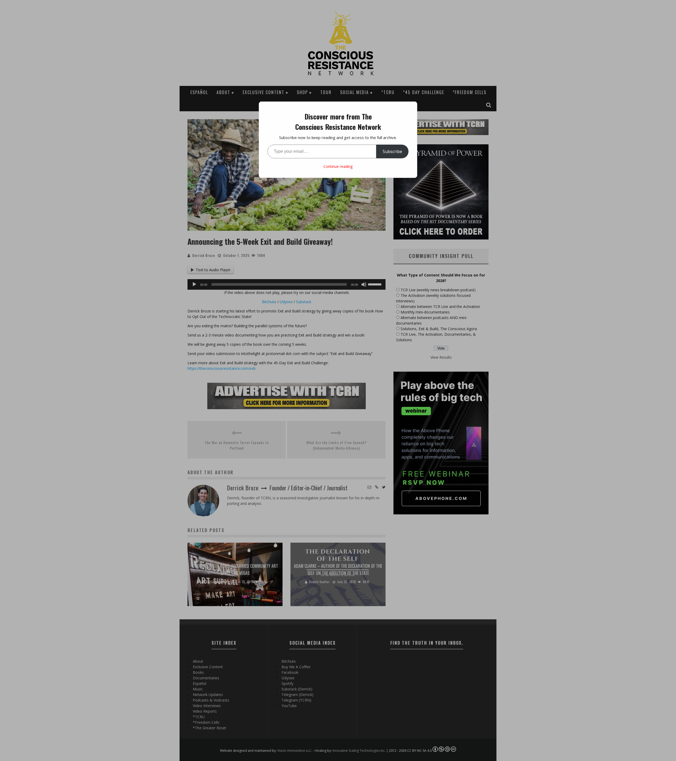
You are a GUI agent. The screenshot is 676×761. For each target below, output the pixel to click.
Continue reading (338, 166)
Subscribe (392, 151)
